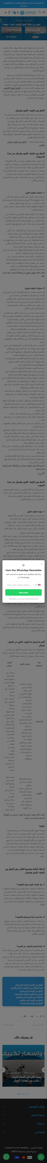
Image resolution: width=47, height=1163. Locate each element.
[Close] (41, 564)
